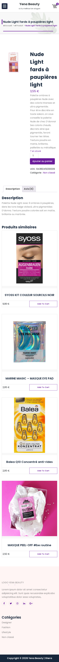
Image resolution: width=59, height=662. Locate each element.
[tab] (12, 189)
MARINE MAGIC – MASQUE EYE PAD (30, 378)
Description (13, 189)
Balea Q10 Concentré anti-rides (29, 462)
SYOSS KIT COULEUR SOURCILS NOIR (29, 295)
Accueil (8, 25)
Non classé (49, 172)
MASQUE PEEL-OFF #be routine (29, 545)
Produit (19, 25)
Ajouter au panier (42, 161)
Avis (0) (28, 189)
